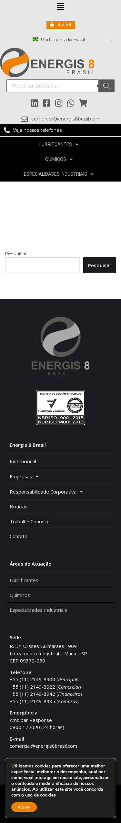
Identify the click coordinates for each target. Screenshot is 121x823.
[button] (60, 7)
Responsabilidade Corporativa (43, 491)
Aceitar (24, 807)
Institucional (23, 461)
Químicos (55, 159)
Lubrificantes (55, 144)
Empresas (21, 476)
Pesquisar (16, 253)
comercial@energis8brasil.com (43, 746)
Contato (18, 536)
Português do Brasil (62, 40)
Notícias (18, 506)
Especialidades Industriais (55, 174)
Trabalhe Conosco (30, 521)
